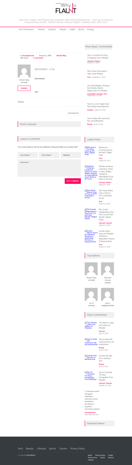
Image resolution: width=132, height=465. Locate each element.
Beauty (63, 29)
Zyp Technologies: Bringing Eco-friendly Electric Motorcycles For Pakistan (98, 88)
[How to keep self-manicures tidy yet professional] (91, 342)
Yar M (91, 303)
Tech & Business (26, 29)
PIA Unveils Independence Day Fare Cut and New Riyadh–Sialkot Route (106, 214)
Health (72, 29)
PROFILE (24, 88)
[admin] (107, 294)
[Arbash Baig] (24, 71)
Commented (105, 46)
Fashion (41, 29)
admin (107, 303)
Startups (99, 94)
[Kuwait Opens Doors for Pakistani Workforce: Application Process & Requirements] (91, 236)
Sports (81, 29)
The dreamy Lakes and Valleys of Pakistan (106, 325)
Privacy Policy (77, 448)
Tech (89, 77)
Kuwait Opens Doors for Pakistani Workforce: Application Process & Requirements (106, 236)
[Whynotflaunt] (66, 12)
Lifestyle (52, 29)
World (90, 455)
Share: (21, 102)
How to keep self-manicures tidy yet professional (106, 341)
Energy (90, 29)
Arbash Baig (61, 56)
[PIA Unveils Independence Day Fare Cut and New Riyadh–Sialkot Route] (91, 214)
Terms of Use (92, 458)
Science (111, 458)
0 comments (38, 58)
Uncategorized (28, 56)
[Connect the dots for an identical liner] (91, 358)
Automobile (91, 94)
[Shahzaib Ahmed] (107, 268)
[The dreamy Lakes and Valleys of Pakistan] (91, 325)
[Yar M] (91, 294)
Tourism (97, 61)
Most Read (91, 46)
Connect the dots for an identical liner (105, 358)
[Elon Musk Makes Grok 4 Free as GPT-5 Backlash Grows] (91, 195)
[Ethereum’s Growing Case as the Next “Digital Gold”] (91, 152)
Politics (108, 182)
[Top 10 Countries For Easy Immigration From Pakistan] (91, 377)
